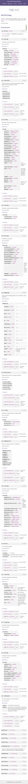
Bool (19, 152)
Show (5, 73)
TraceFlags (14, 61)
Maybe (12, 131)
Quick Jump (10, 3)
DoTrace (8, 562)
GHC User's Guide (4, 20)
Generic (6, 71)
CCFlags (16, 57)
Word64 (10, 31)
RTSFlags (10, 71)
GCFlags (11, 50)
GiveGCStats (10, 104)
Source (15, 3)
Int (15, 218)
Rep (7, 76)
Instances (4, 3)
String (16, 515)
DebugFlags (14, 55)
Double (14, 153)
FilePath (16, 131)
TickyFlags (14, 62)
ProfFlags (16, 59)
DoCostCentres (10, 394)
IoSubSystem (14, 273)
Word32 (13, 134)
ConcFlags (16, 52)
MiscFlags (13, 54)
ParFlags (12, 64)
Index (24, 3)
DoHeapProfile (10, 470)
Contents (20, 3)
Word (11, 181)
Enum (5, 104)
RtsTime (4, 33)
